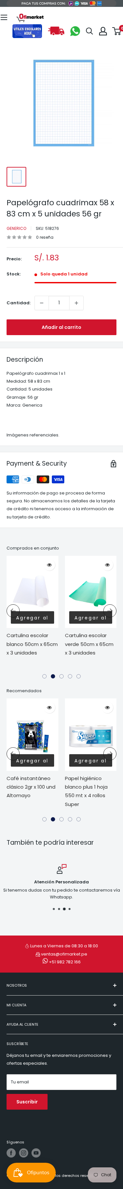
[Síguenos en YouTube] (36, 1153)
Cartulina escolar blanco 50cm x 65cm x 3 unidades (32, 644)
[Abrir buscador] (89, 31)
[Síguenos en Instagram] (23, 1153)
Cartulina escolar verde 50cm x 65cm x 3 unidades (89, 644)
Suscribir (27, 1101)
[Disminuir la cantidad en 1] (42, 303)
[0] (117, 31)
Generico (16, 228)
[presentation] (13, 610)
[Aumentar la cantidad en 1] (76, 303)
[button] (44, 676)
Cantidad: (19, 303)
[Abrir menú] (4, 17)
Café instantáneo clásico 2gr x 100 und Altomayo (31, 787)
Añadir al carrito (61, 327)
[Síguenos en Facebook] (11, 1153)
